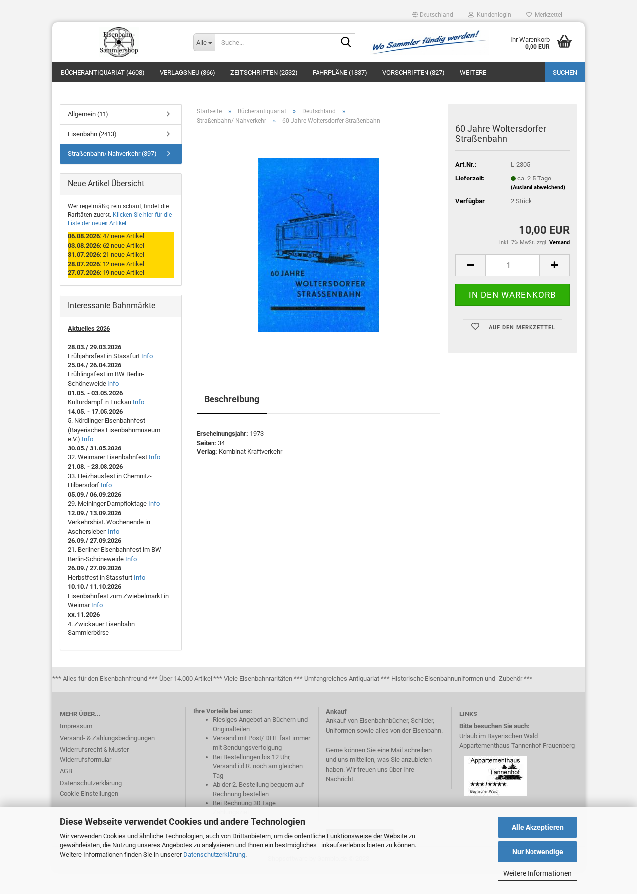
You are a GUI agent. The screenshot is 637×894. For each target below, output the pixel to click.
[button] (433, 14)
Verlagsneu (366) (187, 72)
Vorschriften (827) (413, 72)
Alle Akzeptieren (538, 827)
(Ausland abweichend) (538, 187)
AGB (66, 771)
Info (147, 355)
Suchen (565, 72)
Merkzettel (547, 14)
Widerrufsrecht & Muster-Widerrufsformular (95, 754)
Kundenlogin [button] (492, 14)
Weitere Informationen (537, 873)
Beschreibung (231, 399)
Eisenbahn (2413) (92, 134)
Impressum (76, 726)
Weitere (473, 72)
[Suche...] (345, 43)
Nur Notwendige (537, 852)
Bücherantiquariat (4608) (103, 72)
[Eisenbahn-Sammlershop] (119, 42)
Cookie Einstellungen (89, 793)
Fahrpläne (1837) (340, 72)
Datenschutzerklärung (214, 854)
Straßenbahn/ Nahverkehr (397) (112, 153)
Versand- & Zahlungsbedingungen (107, 738)
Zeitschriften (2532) (264, 72)
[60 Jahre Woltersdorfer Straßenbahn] (318, 244)
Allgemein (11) (88, 114)
